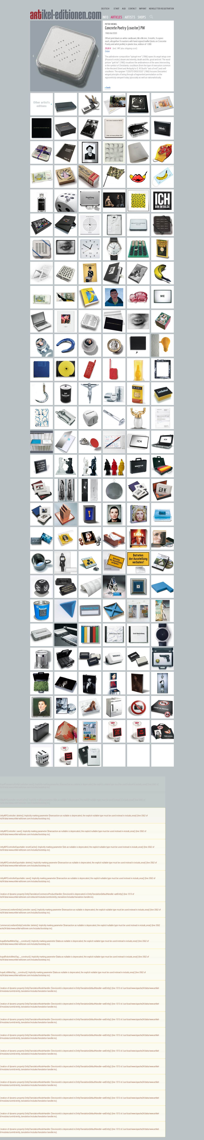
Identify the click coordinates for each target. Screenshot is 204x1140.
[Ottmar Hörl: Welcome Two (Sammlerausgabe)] (90, 475)
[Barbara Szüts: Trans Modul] (114, 379)
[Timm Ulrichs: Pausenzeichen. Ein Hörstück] (90, 234)
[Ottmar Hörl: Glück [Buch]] (162, 138)
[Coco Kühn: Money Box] (114, 403)
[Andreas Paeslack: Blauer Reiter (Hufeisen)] (65, 355)
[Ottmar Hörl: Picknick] (41, 693)
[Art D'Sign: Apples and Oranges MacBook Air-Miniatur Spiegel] (41, 331)
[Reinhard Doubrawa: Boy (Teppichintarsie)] (114, 307)
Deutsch (105, 8)
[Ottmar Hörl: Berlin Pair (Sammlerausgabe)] (65, 475)
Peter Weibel (111, 24)
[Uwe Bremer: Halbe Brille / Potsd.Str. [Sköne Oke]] (138, 114)
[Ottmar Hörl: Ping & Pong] (90, 210)
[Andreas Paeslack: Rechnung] (162, 427)
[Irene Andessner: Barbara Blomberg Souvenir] (90, 548)
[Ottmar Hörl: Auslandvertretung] (162, 475)
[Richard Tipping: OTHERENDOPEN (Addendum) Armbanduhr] (114, 258)
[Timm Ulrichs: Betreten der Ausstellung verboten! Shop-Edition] (114, 572)
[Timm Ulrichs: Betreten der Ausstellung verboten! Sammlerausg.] (138, 572)
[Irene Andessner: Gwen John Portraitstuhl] (114, 693)
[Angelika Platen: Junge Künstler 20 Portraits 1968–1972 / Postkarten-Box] (138, 283)
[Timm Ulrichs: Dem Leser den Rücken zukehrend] (65, 114)
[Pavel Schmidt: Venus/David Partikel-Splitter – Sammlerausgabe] (162, 620)
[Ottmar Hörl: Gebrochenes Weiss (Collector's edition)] (114, 644)
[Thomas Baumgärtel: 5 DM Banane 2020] (41, 186)
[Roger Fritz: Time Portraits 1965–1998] (65, 234)
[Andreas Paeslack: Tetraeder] (65, 620)
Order (107, 51)
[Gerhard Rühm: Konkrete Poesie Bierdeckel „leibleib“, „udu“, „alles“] (41, 258)
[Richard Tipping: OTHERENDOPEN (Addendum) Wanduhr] (90, 258)
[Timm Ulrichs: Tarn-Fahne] (114, 186)
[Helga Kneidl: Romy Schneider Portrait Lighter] (65, 693)
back (108, 87)
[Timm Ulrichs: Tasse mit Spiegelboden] (41, 572)
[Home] (65, 14)
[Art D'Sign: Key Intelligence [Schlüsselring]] (90, 114)
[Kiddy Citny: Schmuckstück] (65, 186)
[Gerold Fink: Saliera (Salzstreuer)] (138, 427)
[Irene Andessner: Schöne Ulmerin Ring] (41, 355)
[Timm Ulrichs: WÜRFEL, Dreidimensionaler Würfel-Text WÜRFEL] (41, 596)
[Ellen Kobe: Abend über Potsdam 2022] (114, 114)
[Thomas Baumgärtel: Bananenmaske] (162, 186)
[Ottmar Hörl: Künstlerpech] (41, 668)
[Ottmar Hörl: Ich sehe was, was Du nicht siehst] (41, 475)
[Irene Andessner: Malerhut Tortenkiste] (138, 548)
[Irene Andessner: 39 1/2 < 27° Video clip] (65, 717)
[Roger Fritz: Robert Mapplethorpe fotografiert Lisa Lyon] (114, 210)
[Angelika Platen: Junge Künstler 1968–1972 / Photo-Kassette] (114, 283)
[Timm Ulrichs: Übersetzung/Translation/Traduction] (65, 162)
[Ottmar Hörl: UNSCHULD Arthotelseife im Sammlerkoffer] (65, 668)
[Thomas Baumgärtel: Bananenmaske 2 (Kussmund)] (138, 186)
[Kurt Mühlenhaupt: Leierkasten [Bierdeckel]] (41, 162)
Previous (33, 56)
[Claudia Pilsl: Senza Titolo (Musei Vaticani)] (138, 500)
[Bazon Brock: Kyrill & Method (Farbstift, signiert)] (114, 451)
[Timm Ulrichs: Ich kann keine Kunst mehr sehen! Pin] (90, 572)
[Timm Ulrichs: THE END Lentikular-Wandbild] (65, 258)
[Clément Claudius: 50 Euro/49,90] (162, 114)
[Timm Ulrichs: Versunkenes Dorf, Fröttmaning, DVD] (162, 572)
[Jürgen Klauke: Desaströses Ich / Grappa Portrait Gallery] (90, 500)
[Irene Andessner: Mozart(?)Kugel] (90, 355)
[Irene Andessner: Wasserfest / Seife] (162, 524)
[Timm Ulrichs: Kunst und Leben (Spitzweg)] (65, 331)
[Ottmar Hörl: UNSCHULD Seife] (138, 668)
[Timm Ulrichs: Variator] (138, 210)
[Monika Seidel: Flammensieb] (114, 500)
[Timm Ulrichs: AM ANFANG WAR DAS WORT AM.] (114, 331)
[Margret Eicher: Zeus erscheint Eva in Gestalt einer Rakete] (90, 186)
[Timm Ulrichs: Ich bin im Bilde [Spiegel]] (162, 210)
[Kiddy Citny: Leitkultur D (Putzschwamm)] (162, 403)
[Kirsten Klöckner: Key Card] (65, 427)
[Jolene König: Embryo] (138, 307)
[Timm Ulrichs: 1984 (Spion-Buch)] (162, 258)
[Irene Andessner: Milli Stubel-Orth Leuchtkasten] (138, 524)
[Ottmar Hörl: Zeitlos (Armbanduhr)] (162, 644)
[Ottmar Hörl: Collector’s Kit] (138, 475)
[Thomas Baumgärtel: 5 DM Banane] (41, 307)
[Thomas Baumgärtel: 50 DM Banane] (65, 307)
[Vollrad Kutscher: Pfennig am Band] (90, 524)
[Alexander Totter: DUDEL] (138, 403)
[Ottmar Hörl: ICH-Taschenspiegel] (138, 451)
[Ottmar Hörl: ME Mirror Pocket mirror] (162, 307)
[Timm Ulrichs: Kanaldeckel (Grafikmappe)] (114, 138)
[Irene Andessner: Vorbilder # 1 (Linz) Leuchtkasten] (162, 548)
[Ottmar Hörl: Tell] (162, 668)
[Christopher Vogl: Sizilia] (138, 379)
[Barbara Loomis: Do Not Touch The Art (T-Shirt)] (90, 765)
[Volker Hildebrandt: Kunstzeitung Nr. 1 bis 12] (90, 741)
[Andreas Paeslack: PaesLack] (41, 620)
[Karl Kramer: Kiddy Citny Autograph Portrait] (90, 162)
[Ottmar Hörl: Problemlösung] (65, 644)
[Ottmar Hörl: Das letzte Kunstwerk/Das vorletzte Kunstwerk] (138, 234)
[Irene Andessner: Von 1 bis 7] (114, 717)
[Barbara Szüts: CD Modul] (65, 379)
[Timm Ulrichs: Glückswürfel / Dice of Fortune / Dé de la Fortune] (41, 765)
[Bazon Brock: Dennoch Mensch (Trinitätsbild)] (90, 283)
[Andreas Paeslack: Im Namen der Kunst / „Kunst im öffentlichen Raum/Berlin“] (41, 451)
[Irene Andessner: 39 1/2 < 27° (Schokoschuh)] (90, 717)
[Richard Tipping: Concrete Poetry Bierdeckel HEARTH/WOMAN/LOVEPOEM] (65, 283)
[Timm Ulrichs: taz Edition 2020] (138, 162)
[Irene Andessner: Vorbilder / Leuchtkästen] (114, 524)
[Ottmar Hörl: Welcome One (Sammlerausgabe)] (114, 475)
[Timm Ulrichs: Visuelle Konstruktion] (114, 162)
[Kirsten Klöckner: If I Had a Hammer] (114, 427)
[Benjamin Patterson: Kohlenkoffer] (41, 741)
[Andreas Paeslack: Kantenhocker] (162, 596)
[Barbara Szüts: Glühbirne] (162, 355)
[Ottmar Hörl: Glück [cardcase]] (138, 138)
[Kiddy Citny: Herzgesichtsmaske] (162, 162)
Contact (132, 8)
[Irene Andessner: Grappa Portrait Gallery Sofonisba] (41, 717)
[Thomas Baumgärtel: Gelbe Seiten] (90, 307)
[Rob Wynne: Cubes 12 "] (65, 741)
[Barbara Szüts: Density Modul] (41, 379)
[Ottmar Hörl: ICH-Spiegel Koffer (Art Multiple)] (162, 451)
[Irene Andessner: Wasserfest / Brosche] (41, 548)
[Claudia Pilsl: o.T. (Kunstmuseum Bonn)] (41, 524)
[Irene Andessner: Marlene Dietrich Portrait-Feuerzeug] (90, 693)
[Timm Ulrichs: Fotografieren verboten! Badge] (138, 717)
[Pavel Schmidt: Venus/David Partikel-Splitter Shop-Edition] (138, 620)
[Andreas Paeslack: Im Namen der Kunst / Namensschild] (90, 620)
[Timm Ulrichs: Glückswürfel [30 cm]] (65, 210)
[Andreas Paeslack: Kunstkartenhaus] (114, 596)
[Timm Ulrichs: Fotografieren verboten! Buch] (162, 717)
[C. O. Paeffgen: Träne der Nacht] (138, 355)
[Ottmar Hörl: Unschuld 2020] (41, 210)
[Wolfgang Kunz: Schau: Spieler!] (90, 138)
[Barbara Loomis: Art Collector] (65, 403)
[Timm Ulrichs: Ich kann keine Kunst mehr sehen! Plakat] (65, 572)
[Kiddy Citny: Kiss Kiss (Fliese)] (41, 427)
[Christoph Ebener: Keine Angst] (65, 765)
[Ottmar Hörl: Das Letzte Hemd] (114, 234)
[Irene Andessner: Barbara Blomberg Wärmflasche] (114, 548)
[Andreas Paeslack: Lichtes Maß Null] (138, 596)
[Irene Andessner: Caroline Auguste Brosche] (65, 548)
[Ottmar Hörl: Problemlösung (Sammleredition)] (41, 644)
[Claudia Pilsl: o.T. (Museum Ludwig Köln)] (41, 500)
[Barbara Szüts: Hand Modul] (90, 379)
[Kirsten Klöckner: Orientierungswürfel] (90, 427)
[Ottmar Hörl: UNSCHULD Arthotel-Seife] (90, 668)
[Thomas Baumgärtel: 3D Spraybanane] (162, 283)
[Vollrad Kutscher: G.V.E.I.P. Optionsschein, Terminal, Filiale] (65, 524)
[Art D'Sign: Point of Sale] (90, 451)
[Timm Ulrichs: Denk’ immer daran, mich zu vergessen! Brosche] (65, 596)
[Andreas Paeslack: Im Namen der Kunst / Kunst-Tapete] (90, 596)
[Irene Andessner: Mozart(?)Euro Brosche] (114, 355)
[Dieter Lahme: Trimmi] (90, 403)
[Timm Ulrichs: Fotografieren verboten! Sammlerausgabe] (162, 741)
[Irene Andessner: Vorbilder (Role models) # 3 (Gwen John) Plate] (138, 693)
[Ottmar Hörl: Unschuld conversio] (114, 668)
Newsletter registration (161, 8)
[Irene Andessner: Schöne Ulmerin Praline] (162, 331)
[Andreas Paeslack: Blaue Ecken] (114, 620)
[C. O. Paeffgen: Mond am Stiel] (41, 403)
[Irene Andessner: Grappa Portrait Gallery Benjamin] (162, 693)
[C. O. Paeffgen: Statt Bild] (162, 379)
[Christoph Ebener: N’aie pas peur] (114, 741)
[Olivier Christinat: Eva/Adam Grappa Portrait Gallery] (65, 500)
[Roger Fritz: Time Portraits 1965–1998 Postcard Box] (41, 234)
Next (98, 56)
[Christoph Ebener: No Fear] (138, 741)
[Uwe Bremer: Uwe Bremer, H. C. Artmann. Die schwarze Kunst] (65, 138)
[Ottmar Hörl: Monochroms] (90, 644)
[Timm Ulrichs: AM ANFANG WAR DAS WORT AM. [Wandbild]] (41, 138)
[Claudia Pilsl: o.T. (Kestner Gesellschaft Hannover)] (162, 500)
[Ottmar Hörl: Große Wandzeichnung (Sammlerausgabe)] (138, 644)
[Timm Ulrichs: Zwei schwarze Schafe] (138, 258)
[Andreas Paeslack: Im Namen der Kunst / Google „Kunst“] (65, 451)
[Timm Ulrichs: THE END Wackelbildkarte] (138, 331)
